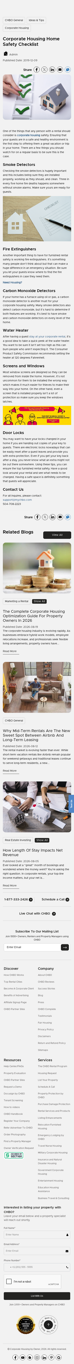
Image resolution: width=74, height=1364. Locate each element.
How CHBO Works (14, 975)
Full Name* (9, 1228)
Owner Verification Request (19, 1148)
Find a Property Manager (17, 1141)
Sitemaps (43, 1050)
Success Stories (46, 989)
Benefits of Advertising (16, 995)
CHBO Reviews (46, 982)
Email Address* (12, 1244)
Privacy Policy (46, 1029)
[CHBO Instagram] (37, 1357)
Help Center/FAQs (14, 1066)
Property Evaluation (15, 1073)
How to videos (12, 1107)
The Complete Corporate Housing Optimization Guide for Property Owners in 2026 (34, 616)
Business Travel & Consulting (53, 1198)
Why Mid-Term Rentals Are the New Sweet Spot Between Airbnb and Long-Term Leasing (36, 735)
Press (41, 1002)
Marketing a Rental (16, 601)
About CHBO (45, 975)
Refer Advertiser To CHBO (18, 1128)
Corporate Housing (17, 28)
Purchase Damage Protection (54, 1104)
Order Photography (15, 1134)
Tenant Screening (13, 1100)
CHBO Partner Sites (14, 1009)
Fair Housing (45, 1023)
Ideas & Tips (36, 20)
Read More (10, 651)
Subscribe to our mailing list (37, 931)
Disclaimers (44, 1036)
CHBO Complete (47, 1009)
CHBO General (14, 20)
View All (57, 535)
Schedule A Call (46, 1087)
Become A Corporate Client (19, 989)
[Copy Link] (68, 70)
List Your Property (48, 1080)
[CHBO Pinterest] (51, 1357)
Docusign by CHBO (14, 1094)
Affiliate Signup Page (15, 1002)
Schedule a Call (53, 899)
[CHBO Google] (58, 1357)
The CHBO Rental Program (52, 1066)
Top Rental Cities (13, 982)
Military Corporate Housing (53, 1153)
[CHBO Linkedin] (44, 1357)
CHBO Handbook (13, 1114)
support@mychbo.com (17, 500)
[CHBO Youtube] (22, 1357)
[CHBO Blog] (30, 1357)
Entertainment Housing (50, 1181)
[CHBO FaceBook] (15, 1357)
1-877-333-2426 (16, 899)
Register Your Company (17, 1121)
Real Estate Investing (18, 840)
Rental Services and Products (54, 1111)
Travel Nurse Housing (50, 1146)
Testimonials (45, 1016)
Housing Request (47, 1073)
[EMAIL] (65, 947)
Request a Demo (13, 1087)
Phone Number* (12, 1260)
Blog (40, 995)
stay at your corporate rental (47, 336)
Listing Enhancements (50, 1118)
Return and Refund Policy (52, 1043)
